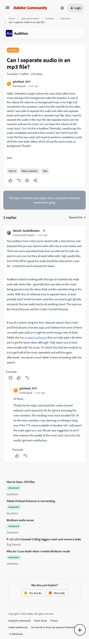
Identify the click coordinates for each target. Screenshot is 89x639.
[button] (7, 9)
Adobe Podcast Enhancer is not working (31, 501)
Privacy (54, 620)
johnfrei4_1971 (21, 81)
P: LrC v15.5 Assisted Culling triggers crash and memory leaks (44, 539)
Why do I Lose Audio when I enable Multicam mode (38, 551)
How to (12, 170)
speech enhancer (37, 337)
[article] (44, 304)
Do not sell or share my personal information (54, 627)
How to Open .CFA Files (21, 482)
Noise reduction (30, 170)
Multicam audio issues (20, 520)
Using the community (19, 620)
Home (12, 18)
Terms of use (40, 620)
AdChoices (17, 633)
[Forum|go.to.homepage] (30, 8)
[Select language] (62, 8)
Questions (65, 18)
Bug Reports (14, 544)
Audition (50, 18)
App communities (30, 18)
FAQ (45, 170)
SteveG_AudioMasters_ (27, 230)
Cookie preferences (18, 627)
